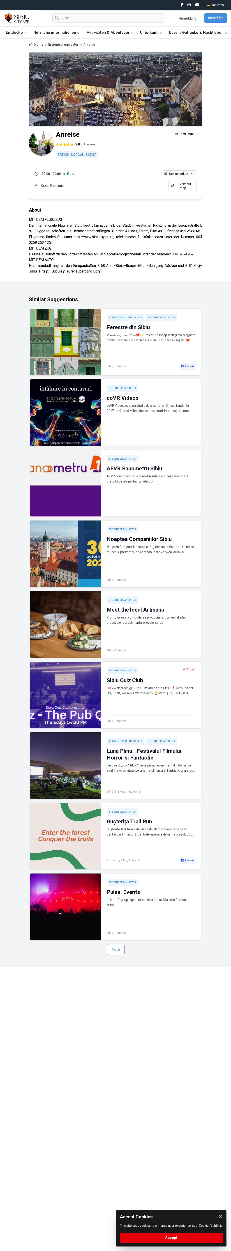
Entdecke (15, 32)
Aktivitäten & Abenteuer (109, 32)
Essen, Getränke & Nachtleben (197, 32)
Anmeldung (187, 18)
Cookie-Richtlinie (211, 1225)
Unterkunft (149, 32)
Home (38, 44)
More (115, 949)
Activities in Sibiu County (125, 317)
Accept (171, 1237)
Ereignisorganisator (63, 44)
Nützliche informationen (55, 32)
